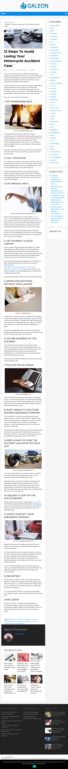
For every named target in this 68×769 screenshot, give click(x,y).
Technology (55, 143)
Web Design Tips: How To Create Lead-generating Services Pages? (36, 667)
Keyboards (55, 99)
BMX (52, 31)
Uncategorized (56, 157)
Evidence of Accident (15, 619)
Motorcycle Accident (22, 621)
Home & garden (56, 83)
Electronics (55, 58)
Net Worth (54, 121)
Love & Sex (55, 108)
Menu (3, 14)
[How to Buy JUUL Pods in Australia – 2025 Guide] (10, 657)
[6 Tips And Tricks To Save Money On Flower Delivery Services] (36, 679)
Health (53, 80)
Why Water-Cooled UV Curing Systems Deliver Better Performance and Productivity (57, 200)
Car (52, 42)
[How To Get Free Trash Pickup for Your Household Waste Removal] (10, 679)
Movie (53, 116)
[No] (66, 764)
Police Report (19, 623)
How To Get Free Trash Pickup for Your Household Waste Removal (9, 689)
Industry (54, 88)
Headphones (55, 77)
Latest (53, 102)
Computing (55, 50)
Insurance (27, 619)
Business (54, 33)
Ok (34, 766)
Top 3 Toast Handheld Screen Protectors (10, 717)
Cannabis (54, 39)
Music (53, 119)
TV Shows (54, 154)
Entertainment (56, 61)
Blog (52, 28)
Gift (52, 75)
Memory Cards (56, 110)
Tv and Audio (55, 152)
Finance (53, 66)
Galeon (3, 757)
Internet (53, 91)
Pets (52, 124)
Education (54, 55)
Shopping (54, 130)
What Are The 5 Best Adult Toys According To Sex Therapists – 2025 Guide (23, 667)
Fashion (53, 64)
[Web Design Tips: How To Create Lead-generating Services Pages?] (36, 657)
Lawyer (34, 619)
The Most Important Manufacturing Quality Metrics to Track (57, 179)
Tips (32, 70)
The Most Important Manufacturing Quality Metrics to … (32, 718)
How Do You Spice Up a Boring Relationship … (11, 730)
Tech (52, 141)
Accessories (55, 25)
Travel (53, 149)
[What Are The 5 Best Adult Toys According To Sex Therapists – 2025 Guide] (23, 657)
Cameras (54, 36)
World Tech (55, 163)
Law (52, 105)
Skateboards (55, 132)
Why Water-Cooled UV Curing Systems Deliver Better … (58, 730)
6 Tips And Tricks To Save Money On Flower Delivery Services (36, 689)
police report (36, 502)
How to (53, 86)
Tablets (53, 138)
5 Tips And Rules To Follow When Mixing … (11, 722)
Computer (54, 47)
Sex (52, 127)
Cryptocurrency (56, 53)
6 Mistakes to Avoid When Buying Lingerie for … (9, 713)
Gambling (54, 69)
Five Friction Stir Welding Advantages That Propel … (31, 713)
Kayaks (53, 97)
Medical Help (9, 621)
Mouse (53, 113)
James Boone (22, 70)
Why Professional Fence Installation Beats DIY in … (57, 746)
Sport (53, 135)
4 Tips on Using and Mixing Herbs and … (9, 726)
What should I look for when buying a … (10, 735)
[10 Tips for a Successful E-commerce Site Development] (23, 679)
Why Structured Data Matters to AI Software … (58, 738)
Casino (53, 44)
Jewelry (53, 94)
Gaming (53, 72)
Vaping (53, 160)
